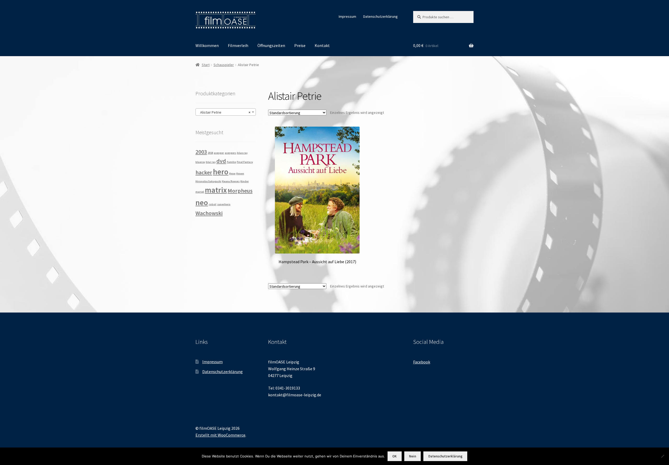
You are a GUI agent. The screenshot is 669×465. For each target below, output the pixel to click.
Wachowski (209, 213)
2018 (210, 153)
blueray (200, 162)
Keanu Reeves (231, 181)
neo (201, 202)
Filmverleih (238, 45)
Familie (231, 162)
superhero (223, 204)
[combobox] (225, 112)
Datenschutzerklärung (380, 16)
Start (206, 64)
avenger (219, 153)
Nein (412, 456)
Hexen (240, 173)
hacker (203, 172)
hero (220, 171)
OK (394, 456)
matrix (216, 190)
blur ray (211, 162)
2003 (201, 151)
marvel (199, 191)
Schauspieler (224, 64)
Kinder (244, 181)
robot (212, 204)
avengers (230, 153)
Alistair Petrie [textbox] (224, 112)
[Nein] (662, 456)
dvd (221, 160)
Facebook (421, 361)
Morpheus (240, 190)
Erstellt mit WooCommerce (220, 435)
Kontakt (322, 45)
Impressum (347, 16)
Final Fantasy (245, 162)
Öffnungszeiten (271, 45)
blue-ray (242, 153)
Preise (299, 45)
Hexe (232, 173)
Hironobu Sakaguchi (208, 181)
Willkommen (207, 45)
